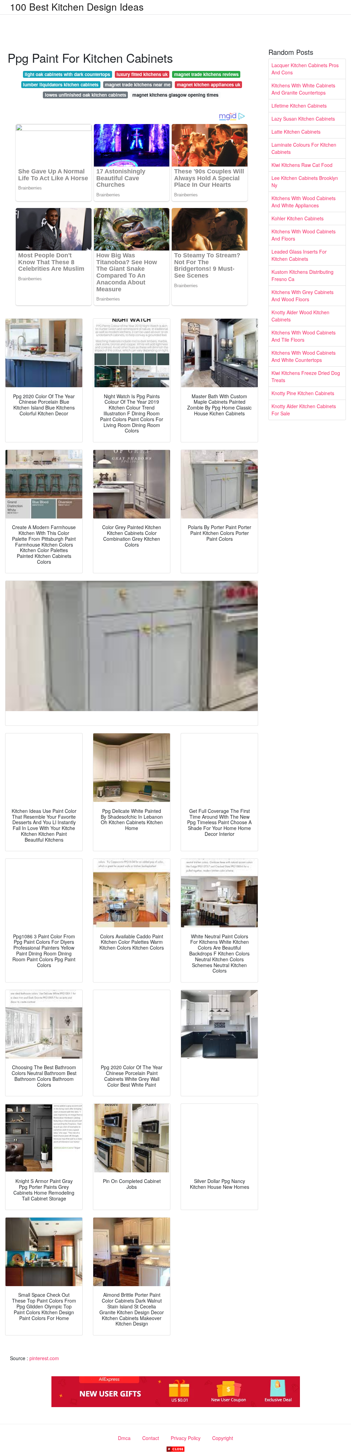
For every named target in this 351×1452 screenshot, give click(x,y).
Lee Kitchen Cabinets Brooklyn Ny (304, 181)
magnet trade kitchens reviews (206, 74)
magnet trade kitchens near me (137, 84)
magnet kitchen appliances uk (208, 84)
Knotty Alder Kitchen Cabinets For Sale (303, 410)
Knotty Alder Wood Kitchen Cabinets (300, 316)
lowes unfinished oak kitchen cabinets (85, 94)
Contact (150, 1438)
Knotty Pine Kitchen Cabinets (302, 393)
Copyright (222, 1438)
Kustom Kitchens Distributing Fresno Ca (302, 275)
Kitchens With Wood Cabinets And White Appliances (303, 202)
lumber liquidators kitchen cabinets (60, 84)
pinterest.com (44, 1358)
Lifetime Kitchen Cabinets (299, 105)
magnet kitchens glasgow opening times (175, 94)
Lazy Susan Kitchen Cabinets (303, 118)
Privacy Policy (186, 1438)
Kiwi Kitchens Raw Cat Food (301, 164)
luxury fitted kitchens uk (142, 74)
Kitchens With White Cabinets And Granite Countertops (303, 89)
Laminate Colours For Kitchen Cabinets (303, 148)
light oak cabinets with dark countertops (67, 74)
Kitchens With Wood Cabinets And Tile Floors (303, 336)
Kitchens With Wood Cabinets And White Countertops (303, 356)
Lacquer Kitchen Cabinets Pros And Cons (305, 69)
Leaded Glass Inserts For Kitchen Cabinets (299, 255)
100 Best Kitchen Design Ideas (77, 6)
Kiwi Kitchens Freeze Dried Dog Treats (305, 376)
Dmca (124, 1438)
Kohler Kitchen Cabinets (297, 218)
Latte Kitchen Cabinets (295, 131)
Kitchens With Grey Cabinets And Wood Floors (302, 296)
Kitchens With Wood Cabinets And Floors (303, 235)
